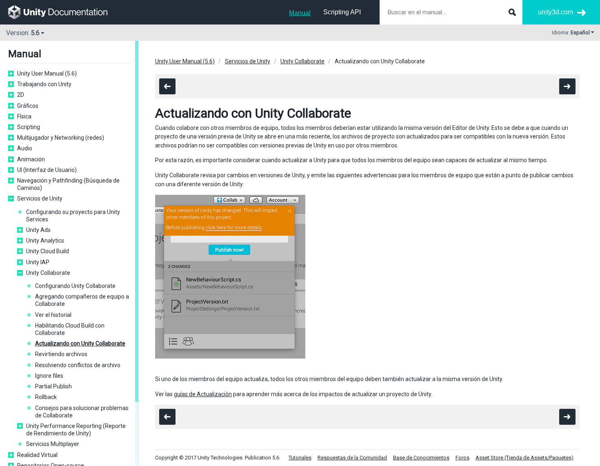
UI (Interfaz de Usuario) (47, 170)
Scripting (28, 127)
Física (24, 116)
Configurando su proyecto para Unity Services (73, 216)
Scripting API (342, 12)
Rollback (46, 397)
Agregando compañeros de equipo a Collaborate (82, 300)
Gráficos (27, 106)
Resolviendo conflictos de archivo (77, 365)
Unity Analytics (45, 240)
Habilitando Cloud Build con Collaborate (69, 329)
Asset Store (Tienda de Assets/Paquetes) (524, 458)
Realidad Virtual (37, 455)
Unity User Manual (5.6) (47, 73)
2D (20, 94)
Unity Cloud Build (47, 251)
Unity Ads (38, 230)
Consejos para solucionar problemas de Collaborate (82, 412)
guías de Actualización (203, 394)
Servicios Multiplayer (52, 444)
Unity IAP (37, 262)
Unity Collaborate (48, 273)
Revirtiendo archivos (61, 354)
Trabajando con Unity (44, 84)
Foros (462, 458)
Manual (300, 12)
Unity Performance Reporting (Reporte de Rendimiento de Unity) (76, 430)
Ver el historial (53, 315)
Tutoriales (300, 458)
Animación (31, 159)
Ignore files (49, 375)
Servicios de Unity (39, 198)
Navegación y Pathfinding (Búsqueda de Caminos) (68, 184)
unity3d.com (555, 12)
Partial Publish (53, 386)
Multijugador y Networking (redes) (60, 137)
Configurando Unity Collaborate (75, 286)
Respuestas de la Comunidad (352, 458)
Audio (24, 148)
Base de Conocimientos (421, 458)
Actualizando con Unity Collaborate (80, 343)
